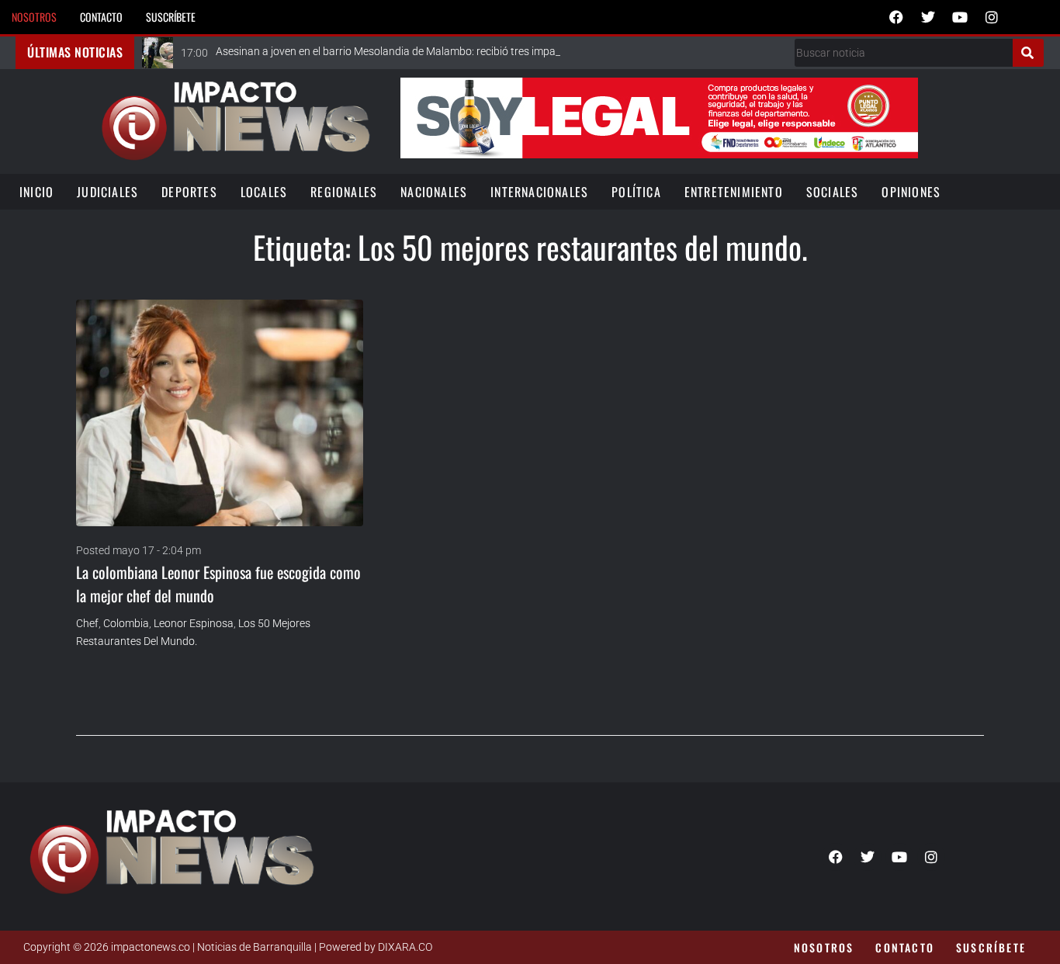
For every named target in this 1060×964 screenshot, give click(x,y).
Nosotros (34, 17)
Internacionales (539, 191)
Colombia (126, 623)
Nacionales (433, 191)
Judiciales (107, 191)
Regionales (343, 191)
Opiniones (911, 191)
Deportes (189, 191)
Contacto (101, 17)
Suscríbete (171, 17)
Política (636, 191)
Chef (87, 623)
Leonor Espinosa (194, 623)
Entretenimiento (733, 191)
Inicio (36, 191)
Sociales (832, 191)
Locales (264, 191)
